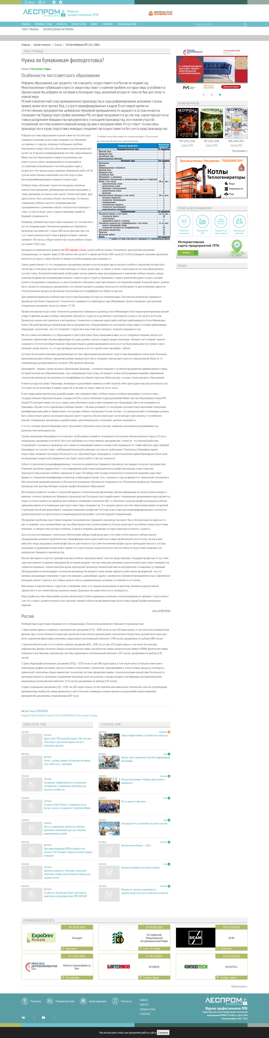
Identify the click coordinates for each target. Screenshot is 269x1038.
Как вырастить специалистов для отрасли (144, 823)
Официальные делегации (239, 232)
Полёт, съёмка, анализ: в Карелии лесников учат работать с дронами (67, 762)
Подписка (36, 1001)
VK (54, 2)
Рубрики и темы (43, 24)
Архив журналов (98, 1001)
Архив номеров (42, 44)
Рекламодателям (127, 24)
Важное (144, 1000)
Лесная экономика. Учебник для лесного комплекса (143, 781)
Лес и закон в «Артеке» (133, 801)
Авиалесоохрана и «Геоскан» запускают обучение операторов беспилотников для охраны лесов (67, 874)
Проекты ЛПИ (79, 24)
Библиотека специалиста (184, 232)
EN (43, 2)
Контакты (126, 1001)
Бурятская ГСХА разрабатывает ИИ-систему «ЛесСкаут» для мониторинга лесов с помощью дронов (67, 742)
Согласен (163, 1032)
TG (60, 2)
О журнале (107, 24)
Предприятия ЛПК (202, 232)
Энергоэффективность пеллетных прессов (144, 735)
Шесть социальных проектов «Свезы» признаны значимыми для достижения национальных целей (65, 830)
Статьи (58, 44)
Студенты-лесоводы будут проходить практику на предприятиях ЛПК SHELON (65, 894)
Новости (62, 24)
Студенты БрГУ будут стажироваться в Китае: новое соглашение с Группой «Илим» (67, 806)
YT (43, 1017)
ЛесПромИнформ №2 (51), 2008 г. (83, 44)
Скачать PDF (187, 145)
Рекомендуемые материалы (58, 29)
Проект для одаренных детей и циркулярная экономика (145, 759)
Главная (25, 24)
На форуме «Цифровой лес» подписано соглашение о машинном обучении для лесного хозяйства (65, 786)
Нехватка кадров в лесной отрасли (140, 867)
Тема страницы (29, 29)
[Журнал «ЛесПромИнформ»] (63, 13)
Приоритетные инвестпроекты (221, 232)
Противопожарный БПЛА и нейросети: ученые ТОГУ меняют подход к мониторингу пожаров (68, 852)
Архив (94, 24)
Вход (31, 2)
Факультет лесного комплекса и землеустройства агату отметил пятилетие (144, 891)
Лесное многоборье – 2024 (136, 845)
